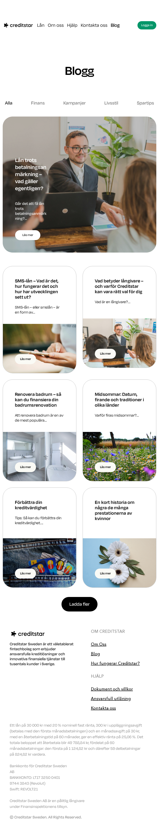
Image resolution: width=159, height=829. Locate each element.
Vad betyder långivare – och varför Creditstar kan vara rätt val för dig (119, 286)
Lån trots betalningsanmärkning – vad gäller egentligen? (30, 174)
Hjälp (72, 25)
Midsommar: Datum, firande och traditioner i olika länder (119, 399)
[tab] (8, 103)
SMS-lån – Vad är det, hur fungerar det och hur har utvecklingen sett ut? (36, 289)
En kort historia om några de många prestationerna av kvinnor (115, 510)
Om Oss (98, 644)
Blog (115, 25)
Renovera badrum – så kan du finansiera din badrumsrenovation (38, 399)
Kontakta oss (94, 25)
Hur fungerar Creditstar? (115, 663)
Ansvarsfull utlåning (111, 698)
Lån (41, 25)
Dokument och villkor (112, 689)
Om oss (56, 25)
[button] (79, 604)
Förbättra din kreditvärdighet (31, 505)
